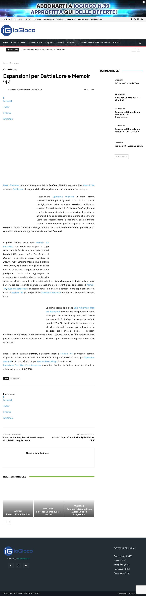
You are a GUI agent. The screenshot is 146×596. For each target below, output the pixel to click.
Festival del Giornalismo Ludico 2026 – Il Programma (79, 512)
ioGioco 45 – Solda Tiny (18, 514)
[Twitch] (138, 19)
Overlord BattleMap (17, 288)
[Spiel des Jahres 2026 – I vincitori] (49, 499)
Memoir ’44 (88, 185)
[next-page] (9, 522)
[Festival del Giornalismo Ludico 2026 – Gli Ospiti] (106, 128)
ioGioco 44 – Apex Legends (129, 146)
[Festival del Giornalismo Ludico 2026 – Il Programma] (79, 499)
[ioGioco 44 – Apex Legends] (106, 144)
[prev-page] (5, 522)
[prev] (134, 49)
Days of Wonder (11, 185)
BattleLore (18, 189)
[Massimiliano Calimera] (5, 89)
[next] (138, 49)
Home (5, 63)
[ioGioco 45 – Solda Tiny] (18, 499)
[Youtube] (141, 19)
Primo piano (14, 63)
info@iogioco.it (23, 558)
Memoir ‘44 (17, 292)
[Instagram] (135, 19)
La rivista (18, 511)
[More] (48, 123)
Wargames (15, 379)
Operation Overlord (63, 196)
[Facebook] (131, 19)
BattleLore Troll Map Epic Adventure (22, 365)
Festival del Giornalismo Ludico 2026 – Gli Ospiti (127, 130)
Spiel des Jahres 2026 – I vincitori (48, 513)
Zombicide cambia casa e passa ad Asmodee (43, 49)
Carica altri (120, 156)
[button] (140, 42)
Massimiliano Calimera (20, 89)
